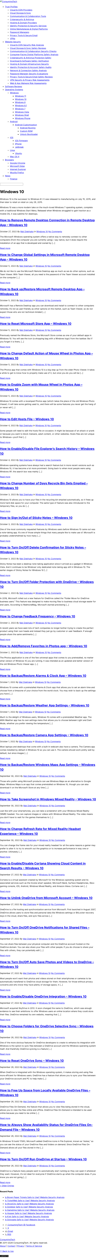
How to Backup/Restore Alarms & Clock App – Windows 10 (43, 675)
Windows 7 (20, 109)
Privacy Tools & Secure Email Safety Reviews (31, 77)
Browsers (9, 160)
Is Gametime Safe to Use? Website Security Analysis (29, 1210)
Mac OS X (14, 156)
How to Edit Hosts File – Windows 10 (27, 419)
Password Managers (19, 32)
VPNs (12, 38)
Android (14, 121)
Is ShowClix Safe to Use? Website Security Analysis (29, 1204)
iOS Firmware (21, 140)
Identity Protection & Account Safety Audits (30, 67)
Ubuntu (18, 153)
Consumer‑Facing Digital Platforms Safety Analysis (34, 54)
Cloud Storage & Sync (20, 13)
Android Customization (26, 124)
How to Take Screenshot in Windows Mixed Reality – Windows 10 (48, 799)
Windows (14, 93)
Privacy (20, 1246)
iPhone (18, 144)
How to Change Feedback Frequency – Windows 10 (37, 616)
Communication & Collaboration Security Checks (33, 51)
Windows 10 (20, 99)
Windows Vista (22, 112)
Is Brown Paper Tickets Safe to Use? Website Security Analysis (34, 1197)
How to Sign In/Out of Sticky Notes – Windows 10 (36, 518)
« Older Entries (7, 1185)
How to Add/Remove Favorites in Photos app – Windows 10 (43, 646)
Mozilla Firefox (17, 172)
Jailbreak (19, 147)
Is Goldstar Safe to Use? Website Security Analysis (29, 1207)
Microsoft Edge (17, 166)
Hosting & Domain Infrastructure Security (29, 64)
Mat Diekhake (27, 231)
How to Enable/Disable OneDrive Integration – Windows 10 (43, 996)
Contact (11, 1246)
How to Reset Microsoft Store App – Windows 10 (35, 323)
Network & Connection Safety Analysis (28, 70)
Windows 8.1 (21, 105)
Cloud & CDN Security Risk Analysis (27, 45)
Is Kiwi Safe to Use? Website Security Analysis (27, 1216)
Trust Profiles (11, 6)
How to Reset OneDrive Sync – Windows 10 (32, 1060)
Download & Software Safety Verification (29, 61)
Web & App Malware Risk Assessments (28, 83)
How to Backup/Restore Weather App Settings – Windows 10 (44, 705)
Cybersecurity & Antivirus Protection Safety (30, 57)
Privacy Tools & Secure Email (24, 35)
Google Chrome (17, 163)
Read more (5, 248)
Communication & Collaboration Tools (28, 16)
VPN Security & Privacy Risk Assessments (29, 80)
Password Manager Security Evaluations (29, 73)
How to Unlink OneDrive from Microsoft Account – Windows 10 (46, 898)
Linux (12, 150)
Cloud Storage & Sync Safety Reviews (28, 48)
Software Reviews (13, 86)
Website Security (13, 42)
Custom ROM (26, 131)
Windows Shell (22, 115)
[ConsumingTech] (8, 1)
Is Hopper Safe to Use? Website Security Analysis (28, 1213)
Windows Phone (22, 118)
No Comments (55, 231)
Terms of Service (34, 1246)
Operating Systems (14, 89)
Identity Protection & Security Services (28, 26)
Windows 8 (20, 102)
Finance (13, 179)
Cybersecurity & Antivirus (22, 19)
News (7, 176)
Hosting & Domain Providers (23, 22)
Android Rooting (28, 128)
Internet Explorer (18, 169)
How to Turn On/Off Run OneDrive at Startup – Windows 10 (43, 1159)
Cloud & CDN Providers (21, 10)
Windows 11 (20, 96)
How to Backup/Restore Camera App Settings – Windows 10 (44, 735)
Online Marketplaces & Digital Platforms (29, 29)
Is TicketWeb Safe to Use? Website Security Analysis (30, 1200)
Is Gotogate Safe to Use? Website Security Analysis (29, 1219)
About (3, 1246)
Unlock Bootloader (29, 134)
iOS (11, 137)
